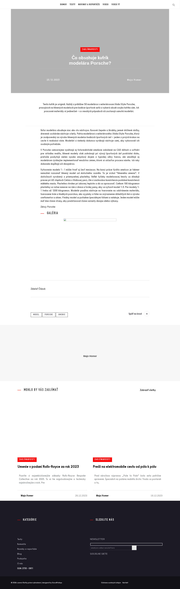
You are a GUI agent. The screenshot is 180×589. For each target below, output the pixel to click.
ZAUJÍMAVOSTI (90, 49)
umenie (61, 315)
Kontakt (125, 583)
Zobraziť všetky (148, 390)
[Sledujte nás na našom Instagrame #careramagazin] (112, 564)
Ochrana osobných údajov (111, 583)
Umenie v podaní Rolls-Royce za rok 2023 (48, 466)
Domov (63, 5)
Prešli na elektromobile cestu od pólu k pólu (124, 466)
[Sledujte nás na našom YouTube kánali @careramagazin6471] (103, 564)
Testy (72, 5)
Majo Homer (134, 79)
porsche (49, 315)
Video (106, 5)
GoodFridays (57, 583)
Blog (19, 554)
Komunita (21, 544)
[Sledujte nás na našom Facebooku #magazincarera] (94, 564)
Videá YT (116, 5)
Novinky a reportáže (89, 5)
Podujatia (21, 558)
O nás (20, 563)
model (36, 315)
